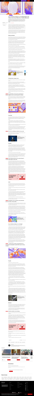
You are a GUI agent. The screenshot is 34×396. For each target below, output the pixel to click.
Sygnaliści (10, 388)
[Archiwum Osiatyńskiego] (20, 392)
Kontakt (10, 387)
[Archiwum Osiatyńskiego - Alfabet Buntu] (14, 392)
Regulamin (18, 385)
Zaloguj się (11, 371)
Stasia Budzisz (12, 344)
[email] (23, 340)
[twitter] (22, 340)
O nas (9, 383)
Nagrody (10, 386)
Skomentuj (4, 25)
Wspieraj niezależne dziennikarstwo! (4, 384)
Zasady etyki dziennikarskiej (19, 384)
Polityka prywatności (19, 386)
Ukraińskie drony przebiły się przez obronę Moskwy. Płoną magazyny (6, 357)
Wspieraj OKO (10, 384)
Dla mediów (18, 387)
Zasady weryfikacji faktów (19, 383)
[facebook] (21, 340)
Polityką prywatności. (9, 394)
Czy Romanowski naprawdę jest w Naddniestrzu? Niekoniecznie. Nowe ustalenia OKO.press (16, 358)
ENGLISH (10, 389)
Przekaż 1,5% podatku (11, 385)
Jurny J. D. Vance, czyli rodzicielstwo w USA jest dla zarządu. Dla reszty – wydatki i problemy (24, 358)
